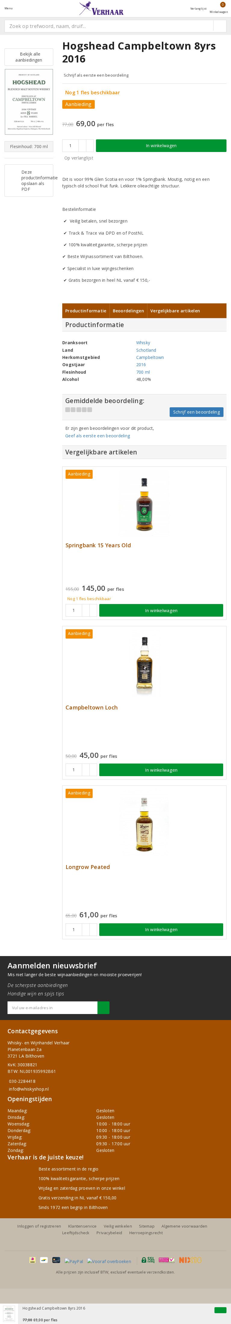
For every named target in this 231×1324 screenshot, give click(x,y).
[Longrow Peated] (144, 822)
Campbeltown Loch (92, 707)
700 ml (143, 372)
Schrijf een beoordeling (196, 412)
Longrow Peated (88, 867)
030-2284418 (22, 1081)
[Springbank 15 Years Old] (144, 503)
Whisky (143, 342)
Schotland (146, 350)
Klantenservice (82, 1226)
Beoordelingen (128, 311)
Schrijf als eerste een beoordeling (96, 75)
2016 (141, 364)
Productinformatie (85, 311)
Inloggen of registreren (39, 1226)
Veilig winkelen (118, 1226)
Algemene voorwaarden (184, 1226)
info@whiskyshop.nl (29, 1089)
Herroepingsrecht (146, 1232)
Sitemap (147, 1226)
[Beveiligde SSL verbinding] (167, 1260)
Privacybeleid (109, 1232)
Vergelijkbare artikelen (175, 311)
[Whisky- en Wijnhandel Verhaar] (101, 8)
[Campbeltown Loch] (144, 663)
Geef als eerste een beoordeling (97, 436)
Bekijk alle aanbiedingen (28, 57)
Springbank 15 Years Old (98, 545)
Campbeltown (150, 357)
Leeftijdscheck (76, 1232)
